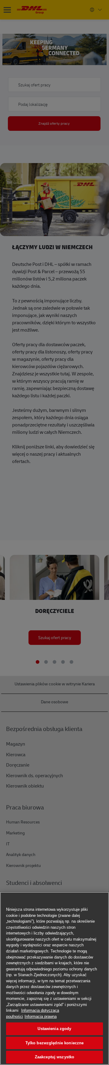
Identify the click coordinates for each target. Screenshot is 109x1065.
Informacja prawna (41, 1016)
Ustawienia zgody (54, 1028)
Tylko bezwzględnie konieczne (54, 1043)
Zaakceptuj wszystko (54, 1057)
